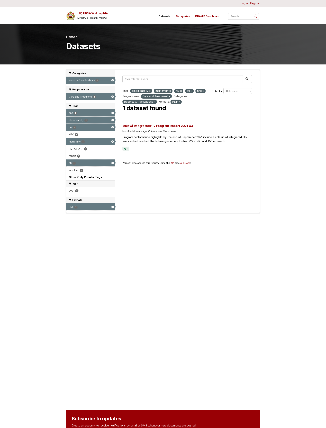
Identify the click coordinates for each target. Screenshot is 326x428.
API (172, 163)
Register (255, 3)
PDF (126, 149)
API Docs (185, 163)
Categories (183, 16)
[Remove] (149, 91)
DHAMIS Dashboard (207, 16)
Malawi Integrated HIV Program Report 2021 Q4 (157, 126)
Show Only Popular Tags (85, 177)
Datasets (164, 16)
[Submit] (256, 16)
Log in (244, 3)
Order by (217, 91)
